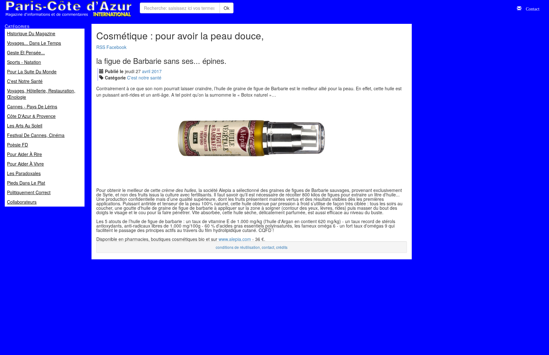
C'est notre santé (144, 77)
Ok (226, 8)
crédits (282, 247)
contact (268, 247)
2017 (157, 71)
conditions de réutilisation (238, 247)
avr (146, 71)
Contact (530, 8)
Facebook (116, 47)
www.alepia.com (235, 239)
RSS (100, 47)
